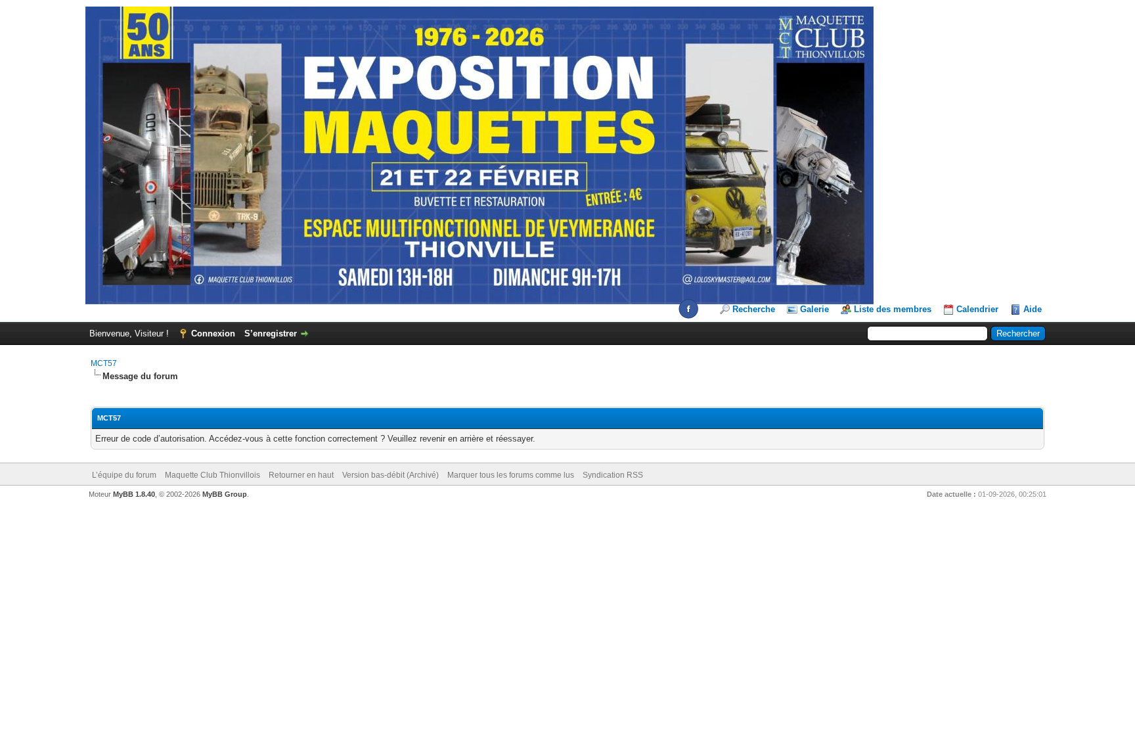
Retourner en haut (301, 475)
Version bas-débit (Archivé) (390, 475)
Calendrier (977, 309)
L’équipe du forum (124, 475)
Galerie (814, 309)
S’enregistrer (270, 333)
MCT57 (104, 363)
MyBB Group (224, 494)
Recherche (753, 309)
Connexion (213, 333)
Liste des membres (892, 309)
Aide (1032, 309)
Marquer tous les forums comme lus (510, 475)
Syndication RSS (613, 475)
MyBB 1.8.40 (134, 494)
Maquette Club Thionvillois (212, 475)
